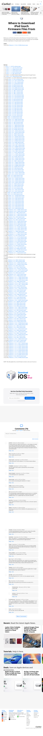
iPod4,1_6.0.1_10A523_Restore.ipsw (16, 131)
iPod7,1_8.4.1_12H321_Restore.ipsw (16, 174)
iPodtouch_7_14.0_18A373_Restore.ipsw (17, 298)
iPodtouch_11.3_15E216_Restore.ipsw (17, 242)
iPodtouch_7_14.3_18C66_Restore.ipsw (16, 304)
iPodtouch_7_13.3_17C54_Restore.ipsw (16, 285)
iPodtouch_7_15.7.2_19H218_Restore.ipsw (18, 344)
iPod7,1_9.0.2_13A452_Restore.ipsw (16, 182)
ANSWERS (29, 4)
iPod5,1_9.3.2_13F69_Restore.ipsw (16, 198)
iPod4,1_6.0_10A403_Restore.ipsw (16, 128)
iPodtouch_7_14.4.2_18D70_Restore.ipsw (18, 308)
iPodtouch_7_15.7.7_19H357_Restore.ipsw (18, 351)
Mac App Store (13, 719)
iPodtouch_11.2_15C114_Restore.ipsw (16, 235)
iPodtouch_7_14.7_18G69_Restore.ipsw (16, 316)
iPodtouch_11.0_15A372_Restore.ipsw (17, 225)
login (17, 430)
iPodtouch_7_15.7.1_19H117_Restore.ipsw (18, 343)
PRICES (34, 4)
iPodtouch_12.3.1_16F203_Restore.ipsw (18, 262)
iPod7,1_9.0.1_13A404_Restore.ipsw (16, 179)
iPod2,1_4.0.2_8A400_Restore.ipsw (16, 88)
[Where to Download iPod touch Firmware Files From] (21, 375)
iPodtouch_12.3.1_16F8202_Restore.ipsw (18, 264)
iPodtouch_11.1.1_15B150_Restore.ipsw (18, 232)
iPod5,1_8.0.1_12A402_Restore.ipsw (16, 158)
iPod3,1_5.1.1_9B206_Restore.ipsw (16, 125)
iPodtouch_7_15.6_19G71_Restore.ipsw (16, 337)
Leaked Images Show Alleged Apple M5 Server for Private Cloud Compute (25, 13)
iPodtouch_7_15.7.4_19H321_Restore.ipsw (18, 347)
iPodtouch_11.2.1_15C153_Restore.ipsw (18, 237)
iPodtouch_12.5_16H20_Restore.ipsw (16, 273)
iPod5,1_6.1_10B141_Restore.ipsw (16, 135)
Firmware (28, 721)
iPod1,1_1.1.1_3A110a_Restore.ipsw (14, 67)
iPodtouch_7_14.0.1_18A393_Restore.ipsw (18, 300)
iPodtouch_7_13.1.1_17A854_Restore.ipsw (18, 277)
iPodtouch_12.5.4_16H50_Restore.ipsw (17, 314)
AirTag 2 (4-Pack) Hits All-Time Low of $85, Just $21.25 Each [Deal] (31, 673)
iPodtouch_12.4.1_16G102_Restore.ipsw (18, 268)
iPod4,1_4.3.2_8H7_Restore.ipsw (15, 106)
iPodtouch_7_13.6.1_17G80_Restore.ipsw (18, 295)
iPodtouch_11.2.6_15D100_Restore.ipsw (18, 241)
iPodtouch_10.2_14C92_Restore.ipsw (16, 217)
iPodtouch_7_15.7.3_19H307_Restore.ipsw (18, 346)
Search (28, 725)
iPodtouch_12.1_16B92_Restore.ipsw (16, 251)
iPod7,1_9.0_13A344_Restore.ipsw (15, 176)
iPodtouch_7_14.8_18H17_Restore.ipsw (17, 318)
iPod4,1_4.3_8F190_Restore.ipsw (15, 100)
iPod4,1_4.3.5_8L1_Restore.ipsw (15, 115)
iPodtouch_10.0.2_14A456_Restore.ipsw (18, 211)
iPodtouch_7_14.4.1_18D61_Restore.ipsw (18, 307)
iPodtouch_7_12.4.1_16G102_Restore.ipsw (18, 270)
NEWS (12, 4)
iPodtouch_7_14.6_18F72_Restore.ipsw (16, 313)
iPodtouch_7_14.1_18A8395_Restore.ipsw (17, 301)
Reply (10, 450)
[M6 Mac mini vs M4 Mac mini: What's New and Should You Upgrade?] (35, 11)
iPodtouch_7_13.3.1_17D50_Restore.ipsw (18, 288)
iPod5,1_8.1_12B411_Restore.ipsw (16, 161)
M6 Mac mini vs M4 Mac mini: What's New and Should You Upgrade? (35, 13)
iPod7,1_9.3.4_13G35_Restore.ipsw (16, 205)
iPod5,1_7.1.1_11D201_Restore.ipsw (16, 154)
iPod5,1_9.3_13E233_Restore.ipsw (15, 192)
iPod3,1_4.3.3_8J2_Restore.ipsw (15, 108)
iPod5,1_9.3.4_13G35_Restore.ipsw (16, 204)
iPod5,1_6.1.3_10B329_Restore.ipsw (16, 141)
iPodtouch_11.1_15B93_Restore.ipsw (16, 231)
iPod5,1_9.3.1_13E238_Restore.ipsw (16, 195)
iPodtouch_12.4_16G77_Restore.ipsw (16, 265)
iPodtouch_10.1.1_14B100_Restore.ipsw (18, 214)
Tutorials (28, 714)
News (28, 713)
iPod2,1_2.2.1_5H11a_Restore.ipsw (16, 80)
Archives (28, 723)
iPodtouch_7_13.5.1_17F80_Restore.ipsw (18, 293)
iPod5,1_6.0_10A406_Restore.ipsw (16, 129)
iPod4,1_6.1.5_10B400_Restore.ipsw (16, 146)
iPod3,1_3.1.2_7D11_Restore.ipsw (15, 82)
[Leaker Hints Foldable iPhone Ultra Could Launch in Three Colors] (6, 11)
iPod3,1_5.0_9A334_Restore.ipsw (15, 116)
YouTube (5, 719)
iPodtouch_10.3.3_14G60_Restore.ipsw (17, 224)
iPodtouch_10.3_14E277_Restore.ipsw (16, 219)
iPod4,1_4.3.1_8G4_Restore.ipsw (15, 103)
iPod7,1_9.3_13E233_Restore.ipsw (15, 194)
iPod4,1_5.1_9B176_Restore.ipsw (15, 123)
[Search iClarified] (40, 3)
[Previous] (0, 10)
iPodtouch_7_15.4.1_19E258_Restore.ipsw (18, 334)
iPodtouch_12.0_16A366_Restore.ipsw (17, 248)
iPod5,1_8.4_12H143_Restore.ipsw (16, 169)
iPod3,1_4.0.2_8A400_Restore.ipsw (16, 89)
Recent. (7, 623)
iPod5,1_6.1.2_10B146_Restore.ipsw (16, 138)
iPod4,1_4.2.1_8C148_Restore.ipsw (16, 98)
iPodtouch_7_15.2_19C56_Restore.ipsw (16, 327)
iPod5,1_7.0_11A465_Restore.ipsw (16, 142)
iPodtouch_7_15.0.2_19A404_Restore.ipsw (18, 324)
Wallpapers (29, 715)
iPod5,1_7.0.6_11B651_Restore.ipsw (16, 151)
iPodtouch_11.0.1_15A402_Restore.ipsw (18, 227)
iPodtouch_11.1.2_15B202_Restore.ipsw (18, 234)
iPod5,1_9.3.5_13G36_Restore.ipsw (16, 207)
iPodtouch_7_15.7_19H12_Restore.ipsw (17, 341)
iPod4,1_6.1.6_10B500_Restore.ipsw (16, 149)
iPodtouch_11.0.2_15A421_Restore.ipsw (18, 228)
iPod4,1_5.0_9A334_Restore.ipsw (15, 118)
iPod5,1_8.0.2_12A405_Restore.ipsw (16, 159)
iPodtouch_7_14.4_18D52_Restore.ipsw (16, 306)
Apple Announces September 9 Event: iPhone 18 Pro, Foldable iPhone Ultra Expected (15, 14)
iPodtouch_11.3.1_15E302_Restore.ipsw (18, 244)
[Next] (42, 10)
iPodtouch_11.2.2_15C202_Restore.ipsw (18, 238)
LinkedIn (5, 717)
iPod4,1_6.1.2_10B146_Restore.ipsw (16, 136)
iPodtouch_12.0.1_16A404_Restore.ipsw (18, 250)
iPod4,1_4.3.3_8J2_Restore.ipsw (15, 109)
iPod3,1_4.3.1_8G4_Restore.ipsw (15, 102)
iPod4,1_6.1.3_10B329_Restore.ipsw (16, 139)
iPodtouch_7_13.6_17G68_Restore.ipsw (16, 294)
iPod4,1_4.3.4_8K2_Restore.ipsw (15, 112)
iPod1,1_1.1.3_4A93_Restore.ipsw (13, 70)
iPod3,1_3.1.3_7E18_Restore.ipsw (15, 83)
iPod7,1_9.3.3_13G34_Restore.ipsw (16, 202)
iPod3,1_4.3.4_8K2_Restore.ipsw (15, 110)
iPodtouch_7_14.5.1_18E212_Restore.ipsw (18, 311)
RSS (4, 720)
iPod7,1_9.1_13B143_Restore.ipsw (16, 185)
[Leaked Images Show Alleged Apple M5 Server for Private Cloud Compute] (25, 11)
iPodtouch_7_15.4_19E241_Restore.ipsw (17, 333)
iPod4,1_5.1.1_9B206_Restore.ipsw (16, 126)
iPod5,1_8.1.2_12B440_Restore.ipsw (16, 164)
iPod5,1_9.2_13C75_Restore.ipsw (15, 186)
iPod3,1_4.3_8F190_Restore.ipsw (15, 99)
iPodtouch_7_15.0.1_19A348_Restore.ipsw (18, 323)
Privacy (40, 728)
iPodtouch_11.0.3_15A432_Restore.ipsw (18, 229)
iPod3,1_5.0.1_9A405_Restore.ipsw (16, 119)
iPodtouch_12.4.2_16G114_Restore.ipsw (18, 271)
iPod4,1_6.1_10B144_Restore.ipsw (16, 133)
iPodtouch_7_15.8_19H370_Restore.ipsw (17, 356)
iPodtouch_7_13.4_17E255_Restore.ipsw (17, 290)
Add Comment (35, 439)
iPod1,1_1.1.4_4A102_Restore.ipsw (14, 72)
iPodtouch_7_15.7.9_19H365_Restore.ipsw (18, 354)
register (21, 430)
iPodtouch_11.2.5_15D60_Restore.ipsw (17, 240)
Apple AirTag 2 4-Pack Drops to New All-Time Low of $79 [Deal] (12, 673)
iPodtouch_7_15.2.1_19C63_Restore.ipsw (18, 328)
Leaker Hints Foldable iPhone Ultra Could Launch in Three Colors (6, 13)
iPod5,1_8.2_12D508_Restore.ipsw (16, 166)
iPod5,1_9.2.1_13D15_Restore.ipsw (16, 189)
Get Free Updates (30, 398)
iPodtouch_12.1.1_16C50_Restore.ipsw (17, 252)
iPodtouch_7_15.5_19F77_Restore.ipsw (16, 336)
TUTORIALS (17, 4)
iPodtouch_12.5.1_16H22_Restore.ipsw (17, 274)
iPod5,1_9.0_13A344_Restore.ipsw (15, 175)
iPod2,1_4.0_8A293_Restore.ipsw (15, 85)
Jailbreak (28, 722)
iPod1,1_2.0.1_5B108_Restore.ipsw (14, 76)
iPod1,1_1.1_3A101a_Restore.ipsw (13, 66)
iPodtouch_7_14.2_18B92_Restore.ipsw (16, 303)
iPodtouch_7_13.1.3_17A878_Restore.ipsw (18, 280)
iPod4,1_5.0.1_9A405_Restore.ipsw (16, 120)
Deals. (6, 667)
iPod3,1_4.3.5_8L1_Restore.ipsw (15, 113)
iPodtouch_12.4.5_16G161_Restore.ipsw (18, 287)
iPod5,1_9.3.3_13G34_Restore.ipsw (16, 201)
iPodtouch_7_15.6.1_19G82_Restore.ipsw (18, 338)
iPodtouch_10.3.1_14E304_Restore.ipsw (18, 221)
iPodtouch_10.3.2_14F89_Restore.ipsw (17, 222)
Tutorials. (8, 651)
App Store (12, 717)
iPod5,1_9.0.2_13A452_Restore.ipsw (16, 181)
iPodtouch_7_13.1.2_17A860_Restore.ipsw (18, 278)
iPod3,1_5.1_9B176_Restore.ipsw (15, 122)
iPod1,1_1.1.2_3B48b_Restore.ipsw (14, 69)
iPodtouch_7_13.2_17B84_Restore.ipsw (16, 281)
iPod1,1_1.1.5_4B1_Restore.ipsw (13, 73)
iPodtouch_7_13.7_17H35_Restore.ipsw (17, 297)
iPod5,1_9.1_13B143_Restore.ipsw (16, 184)
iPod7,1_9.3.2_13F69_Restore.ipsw (16, 199)
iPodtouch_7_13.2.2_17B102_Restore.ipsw (18, 283)
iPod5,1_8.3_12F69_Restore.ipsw (15, 168)
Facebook (5, 713)
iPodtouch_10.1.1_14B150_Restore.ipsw (18, 215)
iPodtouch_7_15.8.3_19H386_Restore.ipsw (18, 45)
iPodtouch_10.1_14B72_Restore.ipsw (17, 212)
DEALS (38, 4)
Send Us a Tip (36, 715)
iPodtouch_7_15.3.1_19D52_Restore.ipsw (18, 331)
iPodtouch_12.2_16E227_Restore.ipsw (16, 260)
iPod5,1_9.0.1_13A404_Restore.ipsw (16, 178)
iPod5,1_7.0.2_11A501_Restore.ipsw (16, 143)
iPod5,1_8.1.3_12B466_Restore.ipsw (16, 165)
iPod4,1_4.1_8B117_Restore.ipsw (15, 93)
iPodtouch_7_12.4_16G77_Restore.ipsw (16, 267)
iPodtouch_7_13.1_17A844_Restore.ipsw (17, 275)
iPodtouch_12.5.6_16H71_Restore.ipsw (17, 340)
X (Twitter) (5, 714)
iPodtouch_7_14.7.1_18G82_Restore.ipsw (18, 317)
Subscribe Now (22, 716)
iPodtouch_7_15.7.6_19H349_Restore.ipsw (18, 350)
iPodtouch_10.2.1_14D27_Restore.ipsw (17, 218)
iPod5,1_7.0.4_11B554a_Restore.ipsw (16, 148)
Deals (28, 718)
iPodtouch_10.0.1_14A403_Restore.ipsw (18, 209)
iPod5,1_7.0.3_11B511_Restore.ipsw (16, 145)
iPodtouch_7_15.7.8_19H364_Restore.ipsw (18, 353)
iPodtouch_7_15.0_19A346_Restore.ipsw (17, 320)
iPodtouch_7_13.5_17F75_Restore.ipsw (16, 291)
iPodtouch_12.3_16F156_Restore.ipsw (16, 261)
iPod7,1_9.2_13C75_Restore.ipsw (15, 188)
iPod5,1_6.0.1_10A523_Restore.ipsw (16, 132)
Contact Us (36, 717)
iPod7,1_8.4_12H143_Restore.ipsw (16, 171)
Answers (28, 719)
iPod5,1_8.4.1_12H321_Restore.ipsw (16, 172)
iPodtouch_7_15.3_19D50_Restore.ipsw (16, 330)
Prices (28, 717)
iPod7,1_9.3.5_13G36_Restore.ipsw (16, 208)
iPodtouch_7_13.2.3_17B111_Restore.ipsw (18, 284)
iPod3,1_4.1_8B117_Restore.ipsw (15, 92)
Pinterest (5, 716)
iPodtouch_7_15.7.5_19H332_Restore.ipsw (18, 349)
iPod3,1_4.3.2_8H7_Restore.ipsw (15, 105)
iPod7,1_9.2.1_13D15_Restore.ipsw (16, 191)
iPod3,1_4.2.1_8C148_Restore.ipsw (16, 96)
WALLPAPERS (23, 4)
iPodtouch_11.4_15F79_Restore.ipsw (16, 245)
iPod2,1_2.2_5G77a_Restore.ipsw (15, 79)
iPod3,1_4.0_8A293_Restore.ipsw (15, 86)
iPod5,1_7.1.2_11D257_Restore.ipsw (16, 155)
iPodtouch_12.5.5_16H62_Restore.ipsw (17, 321)
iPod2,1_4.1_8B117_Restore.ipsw (15, 90)
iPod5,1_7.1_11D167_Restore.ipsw (16, 152)
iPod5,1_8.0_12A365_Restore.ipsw (16, 156)
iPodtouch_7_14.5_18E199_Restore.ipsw (17, 310)
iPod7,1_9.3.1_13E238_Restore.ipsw (16, 197)
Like (13, 450)
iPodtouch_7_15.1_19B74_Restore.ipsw (16, 326)
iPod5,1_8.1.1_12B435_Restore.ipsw (16, 162)
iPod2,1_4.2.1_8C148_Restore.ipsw (16, 95)
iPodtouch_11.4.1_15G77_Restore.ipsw (17, 247)
